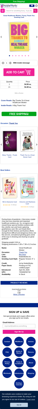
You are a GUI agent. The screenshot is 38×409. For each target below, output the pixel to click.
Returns (31, 352)
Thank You (13, 123)
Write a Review (19, 93)
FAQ (7, 352)
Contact (7, 341)
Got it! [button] (19, 405)
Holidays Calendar (19, 384)
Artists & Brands (19, 352)
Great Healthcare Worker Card (19, 289)
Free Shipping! (19, 1)
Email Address (8, 322)
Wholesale (7, 373)
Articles (31, 341)
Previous (2, 37)
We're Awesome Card (9, 202)
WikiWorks (19, 341)
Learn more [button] (30, 399)
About (31, 363)
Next (35, 37)
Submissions (19, 373)
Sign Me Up (19, 332)
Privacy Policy (7, 362)
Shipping (31, 373)
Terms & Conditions (19, 362)
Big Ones (22, 254)
